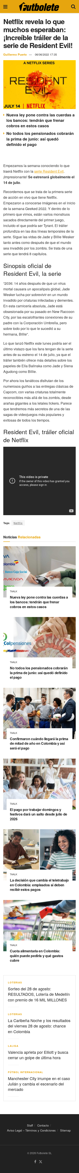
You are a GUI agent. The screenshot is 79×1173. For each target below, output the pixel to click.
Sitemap (65, 1130)
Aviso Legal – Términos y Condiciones (31, 1130)
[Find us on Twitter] (40, 1162)
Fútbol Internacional (25, 1072)
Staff (30, 1125)
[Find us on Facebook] (35, 1162)
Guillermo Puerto (15, 54)
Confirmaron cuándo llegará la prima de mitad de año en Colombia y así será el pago (39, 743)
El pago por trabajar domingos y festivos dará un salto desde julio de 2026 (38, 814)
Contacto (43, 1125)
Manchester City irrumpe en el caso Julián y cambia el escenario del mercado (39, 1083)
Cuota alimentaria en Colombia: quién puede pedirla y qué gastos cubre (36, 955)
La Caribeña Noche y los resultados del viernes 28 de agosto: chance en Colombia (39, 1025)
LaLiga (13, 1045)
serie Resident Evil (49, 171)
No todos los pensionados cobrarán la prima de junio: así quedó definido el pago (40, 139)
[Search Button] (73, 6)
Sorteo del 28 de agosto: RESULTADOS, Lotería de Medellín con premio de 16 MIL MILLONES (39, 994)
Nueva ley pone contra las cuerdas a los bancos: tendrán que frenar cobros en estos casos (40, 120)
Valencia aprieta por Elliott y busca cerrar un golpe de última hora (38, 1054)
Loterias (15, 982)
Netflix (18, 523)
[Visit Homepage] (39, 6)
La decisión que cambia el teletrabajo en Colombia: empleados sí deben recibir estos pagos (39, 885)
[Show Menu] (5, 6)
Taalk (13, 591)
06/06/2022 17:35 (46, 54)
